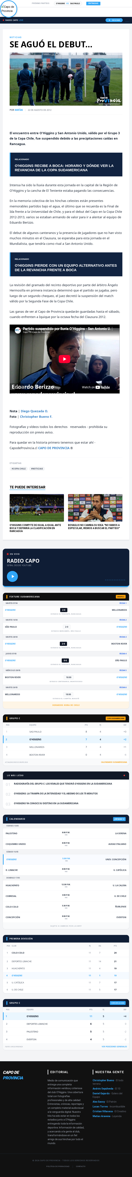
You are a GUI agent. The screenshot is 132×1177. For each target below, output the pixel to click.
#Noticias (37, 469)
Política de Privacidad (58, 1166)
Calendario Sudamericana (114, 762)
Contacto (81, 1166)
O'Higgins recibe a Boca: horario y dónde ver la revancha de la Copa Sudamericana (64, 168)
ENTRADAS (93, 3)
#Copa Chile (19, 469)
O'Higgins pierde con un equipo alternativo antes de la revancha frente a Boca (66, 267)
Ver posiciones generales (114, 1046)
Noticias (16, 37)
